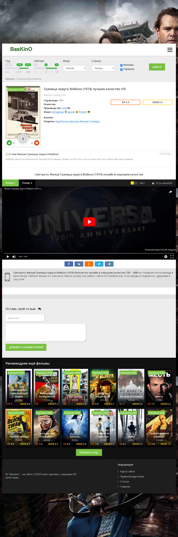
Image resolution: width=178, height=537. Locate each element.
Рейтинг (39, 61)
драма (71, 111)
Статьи (124, 481)
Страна (96, 61)
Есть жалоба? (164, 183)
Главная (125, 486)
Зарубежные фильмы (67, 121)
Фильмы (128, 64)
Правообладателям (132, 476)
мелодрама (57, 111)
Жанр (66, 61)
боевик (83, 111)
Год (8, 61)
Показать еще (89, 452)
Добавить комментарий (26, 347)
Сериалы (128, 69)
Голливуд (94, 121)
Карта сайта (127, 471)
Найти (157, 67)
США (64, 108)
